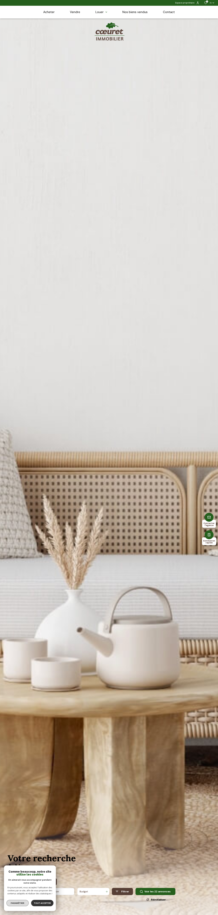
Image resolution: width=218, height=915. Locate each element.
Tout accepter (42, 903)
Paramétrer (17, 903)
